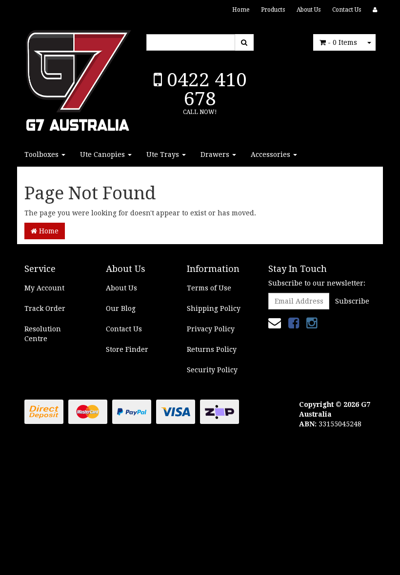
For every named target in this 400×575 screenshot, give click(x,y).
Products (273, 9)
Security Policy (212, 370)
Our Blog (121, 308)
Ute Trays (163, 154)
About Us (308, 9)
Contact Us (346, 9)
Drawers (215, 154)
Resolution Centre (42, 334)
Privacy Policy (211, 329)
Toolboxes (42, 154)
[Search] (244, 42)
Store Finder (127, 349)
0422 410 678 (204, 89)
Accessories (271, 154)
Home (240, 9)
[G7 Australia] (78, 78)
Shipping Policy (213, 308)
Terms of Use (209, 288)
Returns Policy (212, 349)
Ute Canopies (103, 154)
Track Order (44, 308)
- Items (342, 42)
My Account (44, 288)
